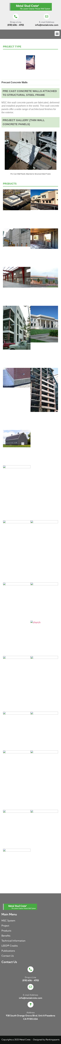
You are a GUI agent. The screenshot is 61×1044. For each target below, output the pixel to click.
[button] (57, 33)
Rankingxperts (53, 1039)
